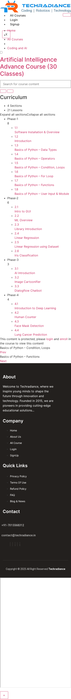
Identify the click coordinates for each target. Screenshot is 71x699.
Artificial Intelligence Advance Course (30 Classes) (28, 66)
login (49, 339)
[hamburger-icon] (67, 15)
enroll (64, 339)
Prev (3, 352)
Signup (14, 24)
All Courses (18, 15)
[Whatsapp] (19, 544)
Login (14, 20)
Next (3, 361)
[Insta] (12, 544)
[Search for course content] (3, 91)
